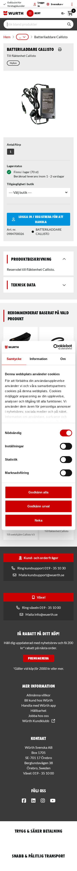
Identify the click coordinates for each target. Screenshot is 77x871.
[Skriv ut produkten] (60, 49)
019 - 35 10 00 (43, 773)
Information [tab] (38, 359)
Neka (38, 520)
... (20, 37)
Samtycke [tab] (14, 359)
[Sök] (69, 24)
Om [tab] (63, 359)
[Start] (13, 13)
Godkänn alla (38, 492)
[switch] (66, 446)
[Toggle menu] (71, 4)
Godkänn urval (38, 506)
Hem (6, 37)
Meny (37, 13)
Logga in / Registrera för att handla (41, 219)
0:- (67, 12)
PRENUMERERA (38, 658)
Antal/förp (14, 144)
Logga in (41, 4)
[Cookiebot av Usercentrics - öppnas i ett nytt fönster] (54, 347)
